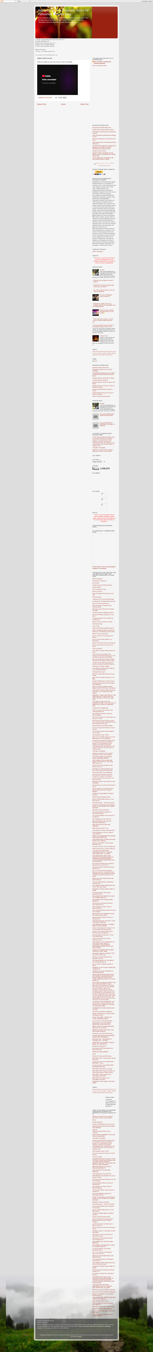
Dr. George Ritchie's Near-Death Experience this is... (101, 893)
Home (63, 104)
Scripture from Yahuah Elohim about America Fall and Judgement (102, 932)
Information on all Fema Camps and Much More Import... (102, 1235)
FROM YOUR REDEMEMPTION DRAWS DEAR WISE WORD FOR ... (103, 836)
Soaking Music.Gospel (98, 672)
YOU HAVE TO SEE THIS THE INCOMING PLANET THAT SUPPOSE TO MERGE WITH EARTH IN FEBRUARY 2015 (104, 704)
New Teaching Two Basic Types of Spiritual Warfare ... (102, 907)
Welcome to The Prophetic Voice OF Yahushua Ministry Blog (63, 12)
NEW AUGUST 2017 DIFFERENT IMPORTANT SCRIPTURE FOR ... (102, 1023)
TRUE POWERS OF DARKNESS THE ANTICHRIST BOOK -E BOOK (103, 158)
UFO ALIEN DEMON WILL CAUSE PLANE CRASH (107, 414)
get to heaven (100, 351)
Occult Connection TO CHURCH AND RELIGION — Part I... (102, 1062)
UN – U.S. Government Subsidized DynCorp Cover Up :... (102, 1253)
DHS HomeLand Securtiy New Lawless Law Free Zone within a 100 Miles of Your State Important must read (104, 722)
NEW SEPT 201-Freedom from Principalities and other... (101, 1078)
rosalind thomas (96, 354)
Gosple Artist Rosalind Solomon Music (103, 129)
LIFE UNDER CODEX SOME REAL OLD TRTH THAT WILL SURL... (103, 886)
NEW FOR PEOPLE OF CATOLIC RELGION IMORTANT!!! (101, 822)
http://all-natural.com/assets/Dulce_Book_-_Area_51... (101, 1131)
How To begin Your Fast (99, 589)
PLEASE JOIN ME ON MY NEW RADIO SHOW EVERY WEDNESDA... (103, 1036)
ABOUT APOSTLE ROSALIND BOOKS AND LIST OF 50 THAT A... (103, 1027)
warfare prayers (109, 354)
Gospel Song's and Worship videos (102, 585)
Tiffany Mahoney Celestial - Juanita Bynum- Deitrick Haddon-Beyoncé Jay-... (102, 320)
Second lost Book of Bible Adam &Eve (103, 612)
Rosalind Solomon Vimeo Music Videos (103, 378)
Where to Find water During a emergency (104, 643)
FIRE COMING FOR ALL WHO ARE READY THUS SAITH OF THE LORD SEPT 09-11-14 (102, 762)
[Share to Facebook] (64, 97)
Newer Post (41, 104)
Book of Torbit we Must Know (100, 603)
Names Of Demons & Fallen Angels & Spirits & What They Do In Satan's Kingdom (102, 790)
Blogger (80, 1336)
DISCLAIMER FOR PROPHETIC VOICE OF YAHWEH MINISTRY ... (103, 896)
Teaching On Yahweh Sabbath (100, 666)
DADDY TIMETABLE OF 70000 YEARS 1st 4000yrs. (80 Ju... (103, 1014)
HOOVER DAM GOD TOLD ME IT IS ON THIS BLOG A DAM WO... (103, 921)
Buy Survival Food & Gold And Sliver (102, 725)
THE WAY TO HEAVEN (98, 447)
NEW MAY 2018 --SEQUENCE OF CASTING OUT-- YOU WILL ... (102, 1039)
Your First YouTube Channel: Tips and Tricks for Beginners (104, 290)
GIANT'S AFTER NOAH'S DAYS (101, 797)
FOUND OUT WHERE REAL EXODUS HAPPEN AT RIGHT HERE (103, 950)
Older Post (84, 104)
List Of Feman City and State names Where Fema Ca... (102, 766)
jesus (108, 351)
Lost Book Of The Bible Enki (100, 708)
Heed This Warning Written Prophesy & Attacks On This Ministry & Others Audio (103, 631)
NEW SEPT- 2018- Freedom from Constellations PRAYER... (101, 1075)
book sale (94, 351)
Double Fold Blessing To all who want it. (103, 681)
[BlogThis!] (61, 97)
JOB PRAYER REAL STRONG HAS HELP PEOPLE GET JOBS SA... (104, 840)
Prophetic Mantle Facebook (100, 380)
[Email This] (59, 97)
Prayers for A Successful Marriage (101, 1056)
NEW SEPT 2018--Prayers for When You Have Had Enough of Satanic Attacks (103, 1071)
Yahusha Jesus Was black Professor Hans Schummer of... (102, 904)
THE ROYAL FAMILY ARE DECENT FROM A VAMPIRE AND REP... (102, 757)
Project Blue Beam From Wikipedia (102, 772)
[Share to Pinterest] (66, 97)
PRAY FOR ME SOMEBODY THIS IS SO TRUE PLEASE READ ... (103, 1135)
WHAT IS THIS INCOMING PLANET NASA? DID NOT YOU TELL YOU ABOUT (104, 687)
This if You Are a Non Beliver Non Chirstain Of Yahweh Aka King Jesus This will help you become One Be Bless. (103, 656)
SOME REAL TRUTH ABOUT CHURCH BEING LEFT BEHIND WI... (103, 1043)
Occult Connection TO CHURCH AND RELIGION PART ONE (102, 1066)
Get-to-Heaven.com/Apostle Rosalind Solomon (102, 62)
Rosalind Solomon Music (99, 151)
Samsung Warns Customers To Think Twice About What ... (102, 935)
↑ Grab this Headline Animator (104, 165)
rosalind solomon (111, 353)
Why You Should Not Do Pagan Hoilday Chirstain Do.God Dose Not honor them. (103, 660)
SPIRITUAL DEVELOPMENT (100, 1052)
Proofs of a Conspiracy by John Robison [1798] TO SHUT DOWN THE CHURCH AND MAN (103, 806)
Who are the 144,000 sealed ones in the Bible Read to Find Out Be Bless (103, 737)
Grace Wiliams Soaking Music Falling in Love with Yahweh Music (103, 669)
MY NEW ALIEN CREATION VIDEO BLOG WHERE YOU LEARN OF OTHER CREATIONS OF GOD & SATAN (104, 147)
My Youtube (95, 583)
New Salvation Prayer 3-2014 (100, 735)
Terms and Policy (97, 648)
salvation (102, 354)
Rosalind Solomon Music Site (100, 367)
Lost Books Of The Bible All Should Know (103, 601)
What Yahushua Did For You (100, 828)
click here (66, 1328)
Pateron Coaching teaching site (101, 396)
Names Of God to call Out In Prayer (102, 621)
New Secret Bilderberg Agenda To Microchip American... (101, 812)
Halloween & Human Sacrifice (100, 810)
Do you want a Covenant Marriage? (102, 1020)
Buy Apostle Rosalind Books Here (101, 127)
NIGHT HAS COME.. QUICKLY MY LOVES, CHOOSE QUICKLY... (102, 1018)
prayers (104, 353)
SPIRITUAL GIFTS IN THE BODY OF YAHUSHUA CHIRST (102, 971)
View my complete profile (99, 65)
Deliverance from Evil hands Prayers (102, 1033)
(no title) (102, 270)
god (105, 351)
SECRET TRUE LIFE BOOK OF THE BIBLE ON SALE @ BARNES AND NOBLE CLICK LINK (104, 154)
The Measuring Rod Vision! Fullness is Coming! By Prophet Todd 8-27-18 (103, 326)
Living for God (104, 336)
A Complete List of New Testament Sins (103, 830)
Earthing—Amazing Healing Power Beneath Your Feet (102, 957)
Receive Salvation (97, 578)
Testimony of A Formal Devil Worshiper (103, 599)
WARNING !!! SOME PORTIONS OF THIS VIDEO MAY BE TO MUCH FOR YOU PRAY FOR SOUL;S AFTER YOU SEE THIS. (104, 697)
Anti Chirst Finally (97, 624)
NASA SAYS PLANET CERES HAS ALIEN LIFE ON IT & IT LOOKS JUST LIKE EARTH (103, 692)
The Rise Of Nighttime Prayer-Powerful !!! (106, 295)
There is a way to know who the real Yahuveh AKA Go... (102, 1315)
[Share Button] (94, 361)
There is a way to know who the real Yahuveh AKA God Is (102, 710)
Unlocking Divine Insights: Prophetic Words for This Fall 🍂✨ (107, 311)
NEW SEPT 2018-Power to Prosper (102, 1069)
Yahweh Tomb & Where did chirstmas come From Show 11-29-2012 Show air (103, 663)
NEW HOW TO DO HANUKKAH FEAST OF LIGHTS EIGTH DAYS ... (103, 914)
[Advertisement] (104, 95)
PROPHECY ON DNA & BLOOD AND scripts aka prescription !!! (103, 286)
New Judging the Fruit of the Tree (101, 819)
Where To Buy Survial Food (100, 633)
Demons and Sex (97, 591)
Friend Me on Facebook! (99, 581)
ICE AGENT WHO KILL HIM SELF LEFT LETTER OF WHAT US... (103, 954)
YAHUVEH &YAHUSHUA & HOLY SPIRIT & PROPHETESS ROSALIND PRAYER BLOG (103, 374)
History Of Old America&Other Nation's (103, 628)
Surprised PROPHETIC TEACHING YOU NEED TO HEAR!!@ (107, 424)
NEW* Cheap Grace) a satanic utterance (103, 848)
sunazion (103, 568)
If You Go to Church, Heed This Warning (103, 846)
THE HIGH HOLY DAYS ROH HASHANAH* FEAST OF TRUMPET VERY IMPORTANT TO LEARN (102, 852)
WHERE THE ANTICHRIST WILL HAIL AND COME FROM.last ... (103, 1030)
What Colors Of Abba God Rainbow (102, 1011)
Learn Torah (95, 626)
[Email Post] (56, 97)
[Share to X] (62, 97)
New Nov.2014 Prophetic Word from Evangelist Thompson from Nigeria (102, 775)
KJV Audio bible (96, 597)
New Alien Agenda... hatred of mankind (103, 802)
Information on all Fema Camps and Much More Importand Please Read (102, 769)
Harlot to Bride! (96, 587)
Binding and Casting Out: (99, 1046)
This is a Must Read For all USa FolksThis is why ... (101, 939)
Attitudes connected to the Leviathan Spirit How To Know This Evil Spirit (102, 450)
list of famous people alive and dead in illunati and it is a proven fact (103, 864)
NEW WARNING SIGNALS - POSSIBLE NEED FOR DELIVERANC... (103, 925)
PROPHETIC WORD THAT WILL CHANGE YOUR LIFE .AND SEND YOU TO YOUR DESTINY (103, 305)
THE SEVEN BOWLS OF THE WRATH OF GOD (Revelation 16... (103, 961)
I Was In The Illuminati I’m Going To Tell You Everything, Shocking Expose (103, 928)
